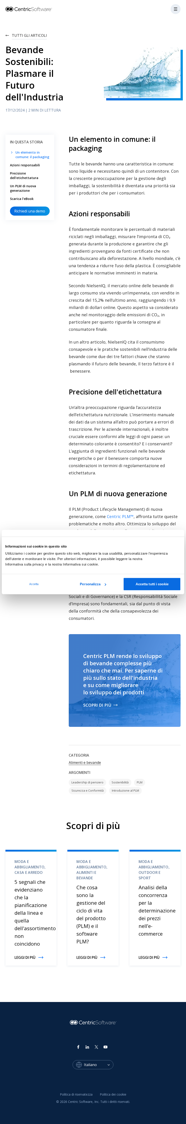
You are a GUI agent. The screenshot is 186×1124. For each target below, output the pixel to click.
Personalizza (90, 584)
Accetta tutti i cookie (152, 584)
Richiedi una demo (29, 211)
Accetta (34, 584)
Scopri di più (97, 705)
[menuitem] (76, 1094)
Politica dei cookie (113, 1094)
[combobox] (98, 1064)
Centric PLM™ (120, 516)
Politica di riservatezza (76, 1094)
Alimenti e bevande (85, 762)
